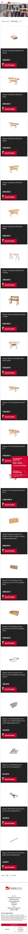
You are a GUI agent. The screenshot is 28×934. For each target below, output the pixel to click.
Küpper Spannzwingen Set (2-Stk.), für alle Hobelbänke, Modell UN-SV (13, 675)
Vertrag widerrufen (14, 901)
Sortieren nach (5, 21)
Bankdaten (14, 903)
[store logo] (14, 3)
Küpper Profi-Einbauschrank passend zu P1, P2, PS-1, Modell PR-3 (13, 629)
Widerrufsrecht (14, 899)
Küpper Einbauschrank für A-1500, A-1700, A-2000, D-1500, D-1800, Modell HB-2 (13, 536)
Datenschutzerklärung (14, 908)
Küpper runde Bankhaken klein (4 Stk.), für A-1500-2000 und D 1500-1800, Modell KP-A (13, 721)
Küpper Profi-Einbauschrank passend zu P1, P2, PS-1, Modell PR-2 (13, 582)
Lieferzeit (14, 904)
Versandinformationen (14, 897)
